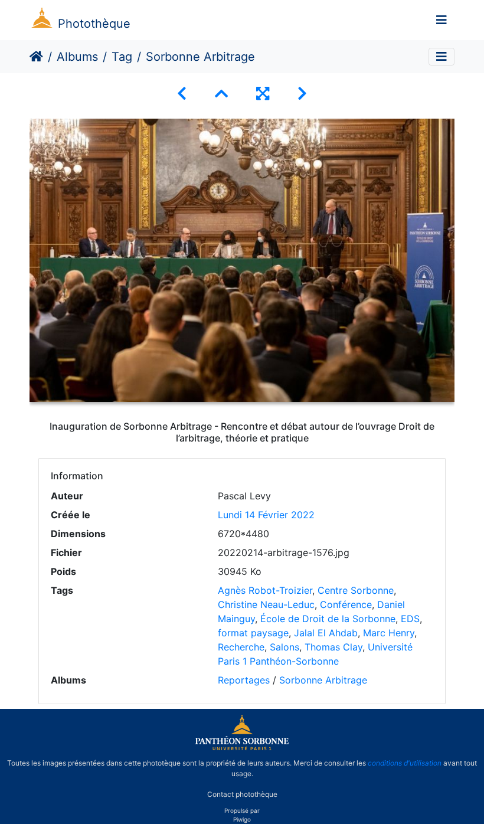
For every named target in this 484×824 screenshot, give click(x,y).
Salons (284, 647)
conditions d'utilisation (405, 762)
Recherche (241, 647)
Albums (77, 57)
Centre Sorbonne (356, 590)
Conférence (346, 604)
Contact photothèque (242, 793)
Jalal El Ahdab (326, 633)
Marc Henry (388, 633)
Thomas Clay (333, 647)
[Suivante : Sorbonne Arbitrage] (302, 93)
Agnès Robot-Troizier (265, 590)
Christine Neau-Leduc (266, 604)
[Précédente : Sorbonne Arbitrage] (182, 93)
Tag (122, 57)
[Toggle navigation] (441, 20)
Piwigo (242, 819)
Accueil (36, 57)
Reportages (244, 680)
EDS (410, 618)
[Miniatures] (221, 93)
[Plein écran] (262, 93)
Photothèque (94, 24)
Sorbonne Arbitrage (323, 680)
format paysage (253, 633)
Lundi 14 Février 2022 (266, 515)
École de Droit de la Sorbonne (327, 618)
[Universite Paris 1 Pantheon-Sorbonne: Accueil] (242, 747)
